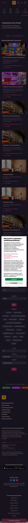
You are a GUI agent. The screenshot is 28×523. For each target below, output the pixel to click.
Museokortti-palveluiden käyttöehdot (11, 257)
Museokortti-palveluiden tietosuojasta (11, 254)
